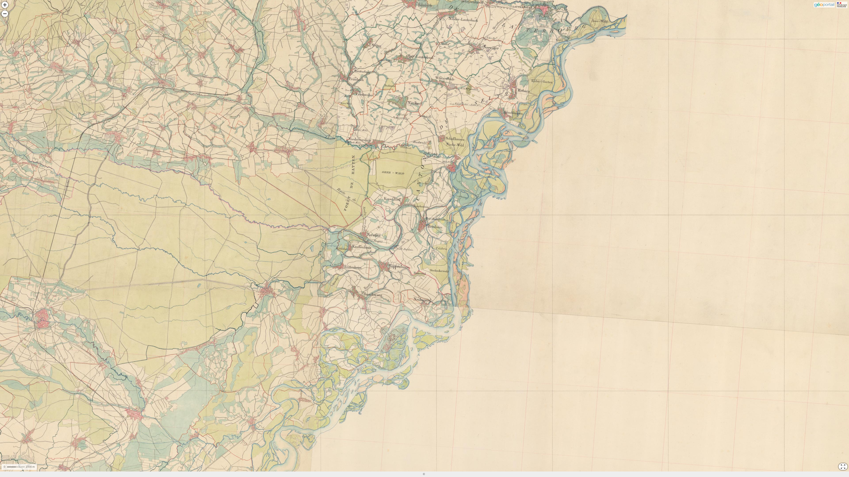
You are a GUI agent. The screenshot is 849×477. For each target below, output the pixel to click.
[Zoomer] (5, 5)
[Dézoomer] (5, 13)
